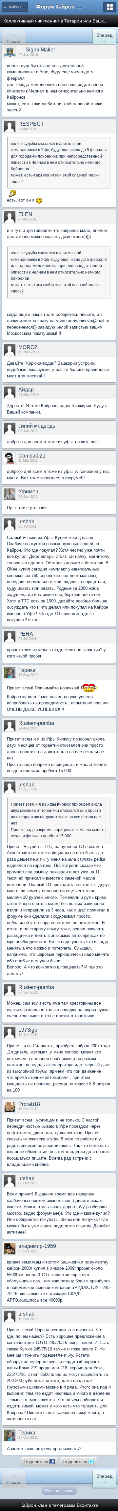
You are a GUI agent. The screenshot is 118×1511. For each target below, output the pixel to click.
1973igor (28, 1030)
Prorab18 (29, 1104)
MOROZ (28, 347)
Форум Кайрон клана (59, 6)
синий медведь (36, 426)
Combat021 (32, 456)
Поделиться (36, 1461)
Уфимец (28, 491)
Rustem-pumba (36, 723)
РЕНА (25, 634)
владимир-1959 (37, 1246)
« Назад (13, 38)
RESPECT (31, 124)
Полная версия (59, 1491)
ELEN (25, 214)
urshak (26, 521)
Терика (26, 670)
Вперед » (104, 38)
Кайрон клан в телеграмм (47, 1505)
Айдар (26, 389)
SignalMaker (40, 49)
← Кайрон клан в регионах (15, 7)
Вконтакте (87, 1505)
